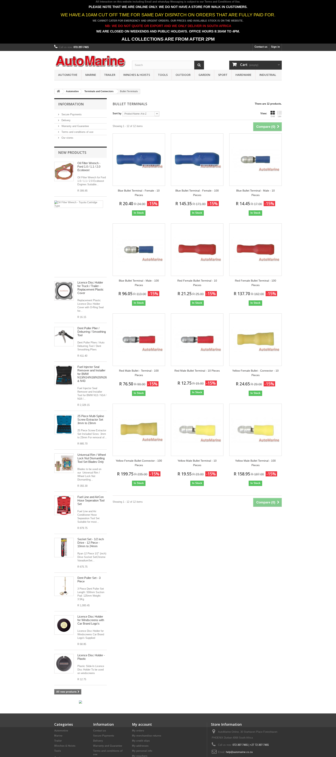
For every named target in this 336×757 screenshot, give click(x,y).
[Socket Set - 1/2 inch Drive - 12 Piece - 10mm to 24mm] (64, 547)
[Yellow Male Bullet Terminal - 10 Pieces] (197, 430)
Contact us (261, 46)
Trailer (109, 75)
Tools (163, 75)
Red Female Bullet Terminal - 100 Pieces (255, 283)
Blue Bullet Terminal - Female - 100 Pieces (197, 193)
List (279, 116)
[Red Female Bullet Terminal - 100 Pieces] (255, 249)
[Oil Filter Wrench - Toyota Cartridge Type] (78, 204)
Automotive (67, 75)
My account (142, 724)
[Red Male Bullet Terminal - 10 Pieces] (197, 339)
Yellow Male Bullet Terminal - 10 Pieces (197, 463)
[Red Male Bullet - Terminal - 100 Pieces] (139, 339)
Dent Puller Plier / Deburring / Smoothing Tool (91, 331)
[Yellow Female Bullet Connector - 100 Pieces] (139, 430)
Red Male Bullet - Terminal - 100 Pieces (139, 373)
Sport (223, 75)
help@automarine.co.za (239, 752)
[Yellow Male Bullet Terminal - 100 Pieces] (255, 430)
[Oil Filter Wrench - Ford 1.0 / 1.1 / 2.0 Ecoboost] (64, 171)
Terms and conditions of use (77, 131)
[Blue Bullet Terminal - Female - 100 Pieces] (197, 159)
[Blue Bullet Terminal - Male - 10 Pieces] (255, 159)
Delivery (66, 120)
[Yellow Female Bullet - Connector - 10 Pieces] (255, 339)
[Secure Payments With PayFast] (80, 701)
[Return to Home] (58, 91)
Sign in (275, 46)
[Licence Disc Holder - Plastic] (64, 663)
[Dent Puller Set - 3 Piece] (64, 586)
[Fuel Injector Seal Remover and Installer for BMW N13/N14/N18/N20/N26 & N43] (64, 375)
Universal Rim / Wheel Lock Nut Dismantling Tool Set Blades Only (91, 458)
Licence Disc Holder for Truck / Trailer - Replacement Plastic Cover (90, 288)
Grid (273, 116)
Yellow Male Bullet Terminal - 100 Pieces (255, 463)
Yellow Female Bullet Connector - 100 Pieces (139, 463)
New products (72, 152)
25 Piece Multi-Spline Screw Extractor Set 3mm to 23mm (90, 419)
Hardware (243, 75)
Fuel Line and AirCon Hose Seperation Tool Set (90, 500)
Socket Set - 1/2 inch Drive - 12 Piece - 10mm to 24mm (90, 542)
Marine (90, 75)
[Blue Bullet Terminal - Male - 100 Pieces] (139, 249)
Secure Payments (71, 114)
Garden (204, 75)
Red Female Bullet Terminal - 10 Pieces (197, 283)
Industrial (267, 75)
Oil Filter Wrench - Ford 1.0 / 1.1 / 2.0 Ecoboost (88, 166)
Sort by (117, 113)
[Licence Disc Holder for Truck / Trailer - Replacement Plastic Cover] (64, 291)
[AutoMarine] (90, 61)
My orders (138, 730)
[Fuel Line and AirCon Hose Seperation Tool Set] (64, 505)
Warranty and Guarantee (75, 126)
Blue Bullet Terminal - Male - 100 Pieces (139, 283)
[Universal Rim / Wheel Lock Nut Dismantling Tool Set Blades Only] (64, 463)
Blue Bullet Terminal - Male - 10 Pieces (255, 193)
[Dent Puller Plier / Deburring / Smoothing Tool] (64, 336)
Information (71, 104)
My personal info (142, 750)
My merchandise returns (146, 735)
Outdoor (183, 75)
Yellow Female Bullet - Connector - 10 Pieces (255, 373)
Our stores (67, 137)
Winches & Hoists (136, 75)
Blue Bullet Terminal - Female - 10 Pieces (139, 193)
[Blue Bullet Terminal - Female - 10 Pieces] (139, 159)
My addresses (140, 745)
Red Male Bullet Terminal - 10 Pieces (197, 370)
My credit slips (141, 740)
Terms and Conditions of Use (222, 1)
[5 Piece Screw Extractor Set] (64, 424)
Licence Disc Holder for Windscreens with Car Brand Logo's (90, 620)
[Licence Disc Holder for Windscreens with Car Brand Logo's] (64, 625)
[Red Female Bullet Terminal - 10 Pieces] (197, 249)
